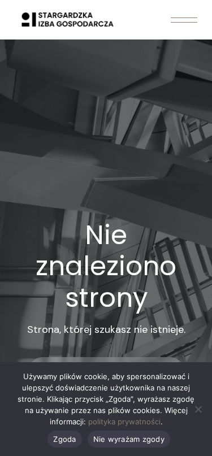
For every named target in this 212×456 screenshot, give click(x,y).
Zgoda (64, 439)
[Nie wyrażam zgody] (198, 409)
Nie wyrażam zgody (129, 439)
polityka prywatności (124, 421)
